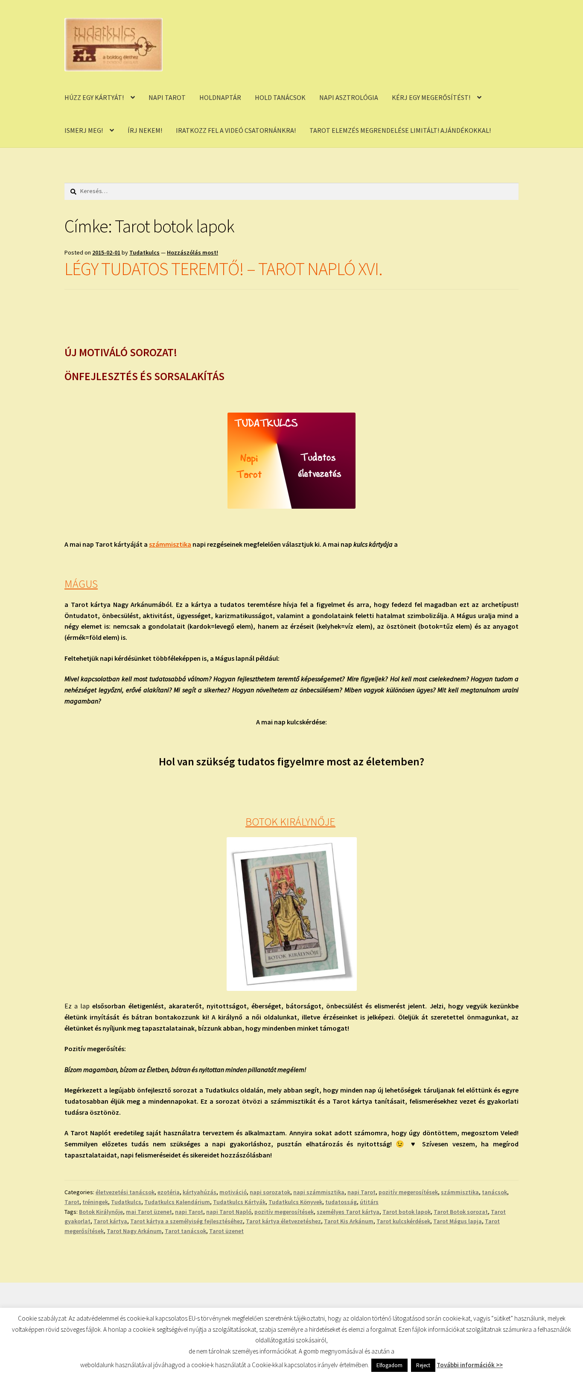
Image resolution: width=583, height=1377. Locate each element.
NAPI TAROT (167, 97)
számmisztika (170, 544)
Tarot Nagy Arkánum (134, 1231)
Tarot (71, 1202)
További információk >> (470, 1365)
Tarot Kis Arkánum (348, 1221)
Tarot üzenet (226, 1231)
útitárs (369, 1202)
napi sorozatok (270, 1192)
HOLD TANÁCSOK (280, 97)
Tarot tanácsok (185, 1231)
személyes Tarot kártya (348, 1212)
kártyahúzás (199, 1192)
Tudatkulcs (144, 252)
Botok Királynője (101, 1212)
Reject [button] (423, 1365)
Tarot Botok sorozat (461, 1212)
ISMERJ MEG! (83, 130)
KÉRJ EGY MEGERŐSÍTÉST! (431, 97)
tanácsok (494, 1192)
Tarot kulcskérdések (403, 1221)
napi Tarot (361, 1192)
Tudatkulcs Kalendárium (177, 1202)
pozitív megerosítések (408, 1192)
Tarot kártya (110, 1221)
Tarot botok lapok (406, 1212)
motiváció (233, 1192)
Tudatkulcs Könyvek (295, 1202)
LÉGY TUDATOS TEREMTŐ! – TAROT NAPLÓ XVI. (223, 269)
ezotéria (168, 1192)
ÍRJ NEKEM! (145, 130)
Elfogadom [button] (389, 1365)
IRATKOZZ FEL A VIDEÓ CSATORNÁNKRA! (236, 130)
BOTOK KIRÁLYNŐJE (290, 822)
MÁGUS (81, 584)
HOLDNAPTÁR (220, 97)
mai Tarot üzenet (149, 1212)
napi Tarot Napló (228, 1212)
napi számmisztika (318, 1192)
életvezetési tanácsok (125, 1192)
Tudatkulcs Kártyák (239, 1202)
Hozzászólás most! (192, 252)
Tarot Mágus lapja (457, 1221)
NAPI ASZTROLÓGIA (348, 97)
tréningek (95, 1202)
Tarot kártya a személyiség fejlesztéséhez (186, 1221)
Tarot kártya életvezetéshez (283, 1221)
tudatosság (341, 1202)
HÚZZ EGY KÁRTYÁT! (94, 97)
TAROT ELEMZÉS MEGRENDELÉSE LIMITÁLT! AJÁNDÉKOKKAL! (400, 130)
